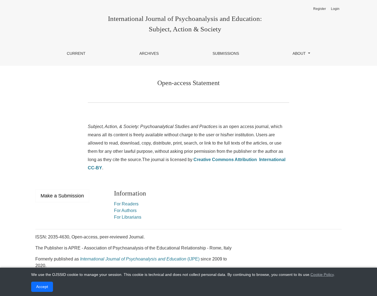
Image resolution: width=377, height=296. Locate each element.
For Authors (125, 210)
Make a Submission (62, 196)
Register (319, 9)
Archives (149, 53)
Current (76, 53)
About (300, 53)
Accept (42, 286)
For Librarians (127, 217)
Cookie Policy (322, 274)
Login (335, 9)
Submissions (226, 53)
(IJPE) (140, 259)
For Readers (126, 204)
